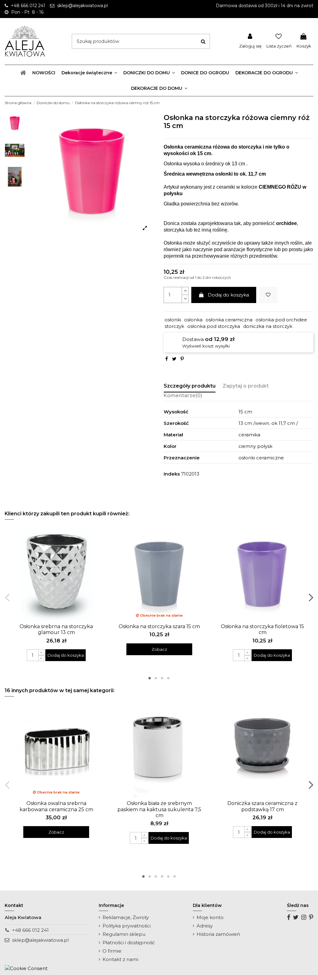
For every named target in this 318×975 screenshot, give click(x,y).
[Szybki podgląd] (61, 618)
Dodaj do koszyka (228, 295)
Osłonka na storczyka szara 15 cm (159, 626)
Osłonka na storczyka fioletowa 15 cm (262, 629)
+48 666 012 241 (30, 930)
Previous (7, 597)
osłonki (173, 320)
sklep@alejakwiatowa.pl (40, 940)
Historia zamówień (218, 934)
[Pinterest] (182, 359)
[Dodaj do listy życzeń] (268, 295)
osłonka (193, 320)
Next (310, 597)
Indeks (172, 474)
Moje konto (210, 917)
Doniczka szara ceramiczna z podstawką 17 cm (262, 806)
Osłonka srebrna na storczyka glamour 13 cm (56, 629)
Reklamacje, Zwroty (125, 917)
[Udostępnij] (166, 359)
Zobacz (159, 649)
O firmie (111, 951)
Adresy (205, 926)
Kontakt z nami (120, 959)
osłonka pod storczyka (213, 326)
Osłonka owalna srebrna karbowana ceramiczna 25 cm (56, 806)
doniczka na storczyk (267, 326)
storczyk (174, 326)
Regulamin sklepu (123, 934)
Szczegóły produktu (190, 386)
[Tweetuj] (174, 359)
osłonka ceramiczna (229, 320)
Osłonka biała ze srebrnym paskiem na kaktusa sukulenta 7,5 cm (159, 809)
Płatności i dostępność (128, 942)
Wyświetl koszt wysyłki (206, 345)
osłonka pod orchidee (281, 320)
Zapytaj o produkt (246, 386)
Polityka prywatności (126, 926)
